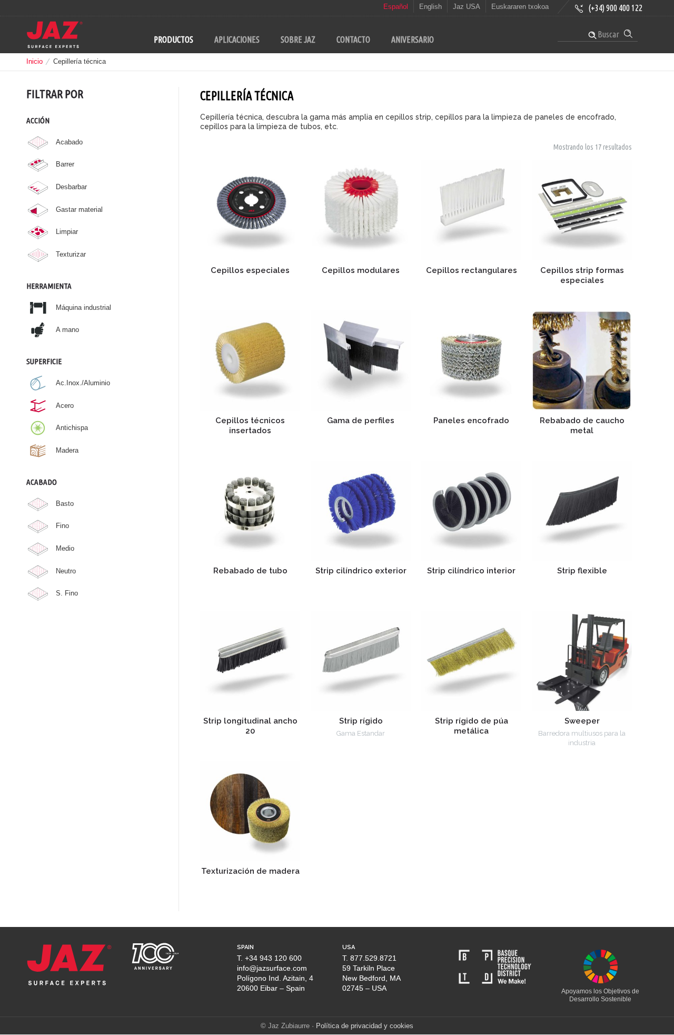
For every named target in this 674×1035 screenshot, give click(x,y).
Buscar (607, 34)
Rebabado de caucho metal (582, 425)
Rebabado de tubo (250, 570)
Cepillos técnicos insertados (250, 425)
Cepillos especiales (250, 270)
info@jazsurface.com (272, 968)
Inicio (34, 61)
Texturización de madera (250, 871)
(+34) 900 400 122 (615, 8)
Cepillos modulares (361, 270)
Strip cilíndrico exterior (361, 570)
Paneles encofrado (471, 420)
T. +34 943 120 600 (269, 958)
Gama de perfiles (360, 420)
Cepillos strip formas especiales (582, 275)
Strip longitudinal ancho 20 (250, 726)
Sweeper (582, 721)
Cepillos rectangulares (471, 270)
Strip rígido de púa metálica (471, 726)
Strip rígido (361, 721)
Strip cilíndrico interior (471, 570)
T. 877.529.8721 (369, 958)
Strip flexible (582, 570)
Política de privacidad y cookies (364, 1026)
